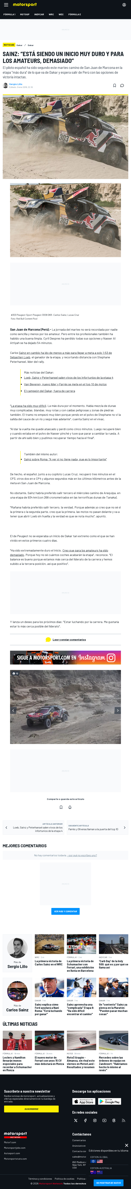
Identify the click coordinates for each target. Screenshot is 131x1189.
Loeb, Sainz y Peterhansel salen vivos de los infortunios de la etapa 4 (68, 377)
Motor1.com (10, 1142)
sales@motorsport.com (84, 1156)
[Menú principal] (6, 5)
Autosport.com (12, 1153)
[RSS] (123, 1120)
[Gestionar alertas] (70, 807)
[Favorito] (114, 85)
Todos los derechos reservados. (81, 1183)
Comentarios (79, 1140)
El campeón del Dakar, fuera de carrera (49, 391)
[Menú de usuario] (124, 4)
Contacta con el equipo (84, 1151)
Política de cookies (64, 1178)
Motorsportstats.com (15, 1158)
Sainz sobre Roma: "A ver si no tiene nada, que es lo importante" (65, 459)
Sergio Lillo (15, 84)
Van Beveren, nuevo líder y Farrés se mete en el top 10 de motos (65, 384)
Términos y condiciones (40, 1178)
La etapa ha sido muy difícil (28, 406)
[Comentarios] (123, 85)
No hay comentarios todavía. (65, 855)
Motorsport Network (51, 1183)
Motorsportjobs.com (14, 1147)
